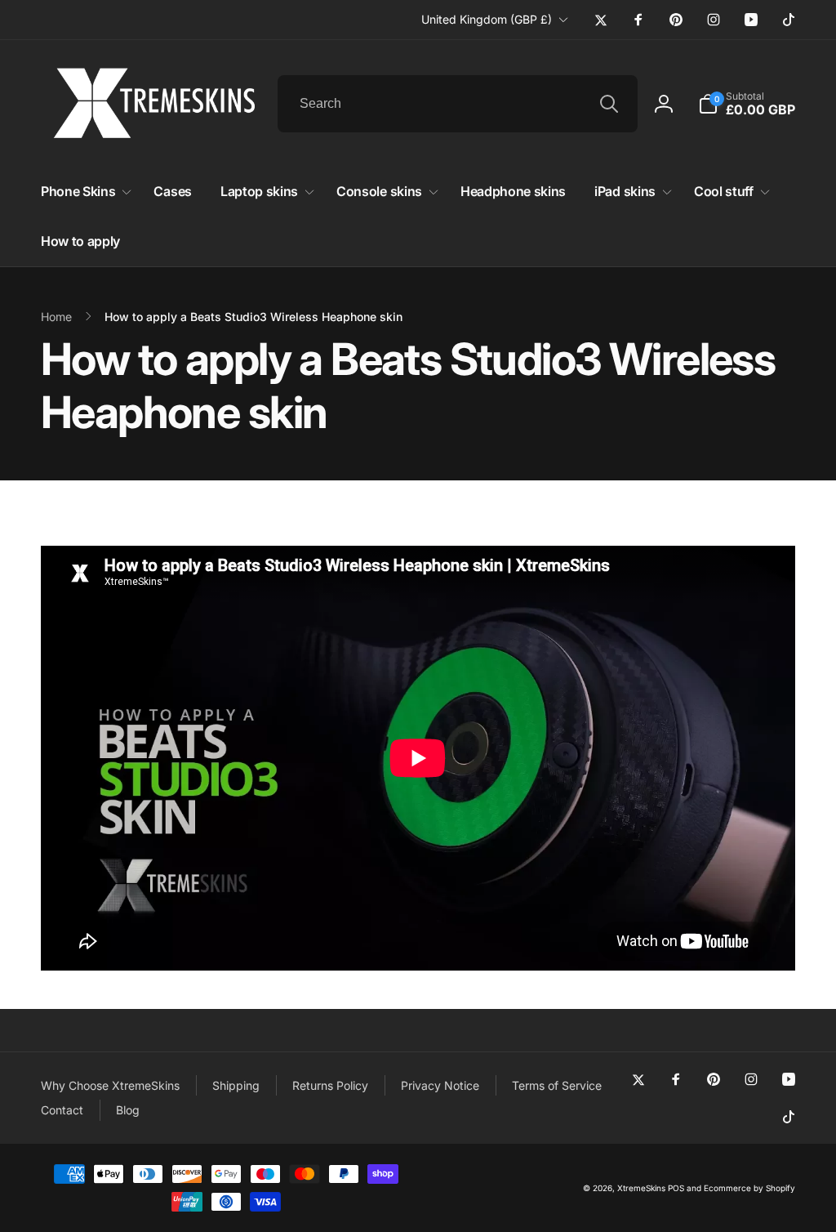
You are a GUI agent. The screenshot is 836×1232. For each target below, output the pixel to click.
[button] (746, 104)
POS (676, 1188)
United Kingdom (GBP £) (486, 19)
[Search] (609, 103)
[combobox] (458, 103)
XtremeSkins (641, 1188)
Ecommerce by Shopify (749, 1188)
